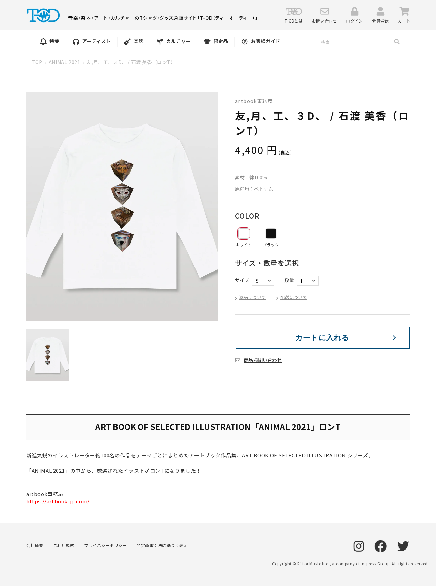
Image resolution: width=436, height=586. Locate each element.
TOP (37, 62)
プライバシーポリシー (105, 545)
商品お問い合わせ (263, 359)
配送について (293, 297)
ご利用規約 (63, 545)
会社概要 (34, 545)
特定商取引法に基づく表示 (162, 545)
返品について (252, 297)
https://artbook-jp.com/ (58, 501)
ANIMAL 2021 (64, 62)
